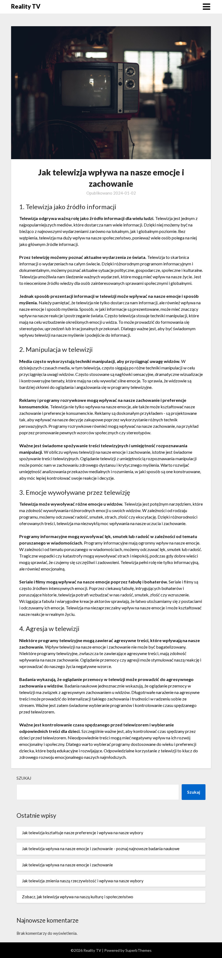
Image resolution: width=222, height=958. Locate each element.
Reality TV (25, 6)
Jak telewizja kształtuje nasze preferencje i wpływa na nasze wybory (82, 832)
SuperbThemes (138, 950)
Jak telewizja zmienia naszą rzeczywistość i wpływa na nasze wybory (82, 880)
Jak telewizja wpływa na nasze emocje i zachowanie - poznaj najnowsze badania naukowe (100, 848)
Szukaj (24, 778)
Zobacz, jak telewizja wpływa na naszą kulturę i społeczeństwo (77, 896)
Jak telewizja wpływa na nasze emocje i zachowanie (67, 864)
